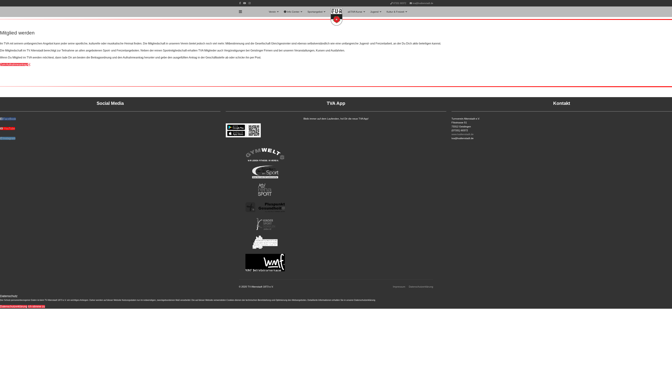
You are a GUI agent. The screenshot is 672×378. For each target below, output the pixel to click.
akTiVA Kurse (355, 11)
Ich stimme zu (36, 306)
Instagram (8, 138)
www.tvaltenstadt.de (462, 134)
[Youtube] (244, 3)
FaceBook (9, 118)
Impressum (399, 286)
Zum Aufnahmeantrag (13, 64)
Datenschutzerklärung (421, 286)
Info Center (292, 11)
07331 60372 (399, 3)
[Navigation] (240, 11)
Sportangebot (315, 11)
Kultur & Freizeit (395, 11)
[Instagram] (249, 3)
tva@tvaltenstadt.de (423, 3)
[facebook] (240, 3)
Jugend (374, 11)
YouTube (9, 128)
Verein (272, 11)
